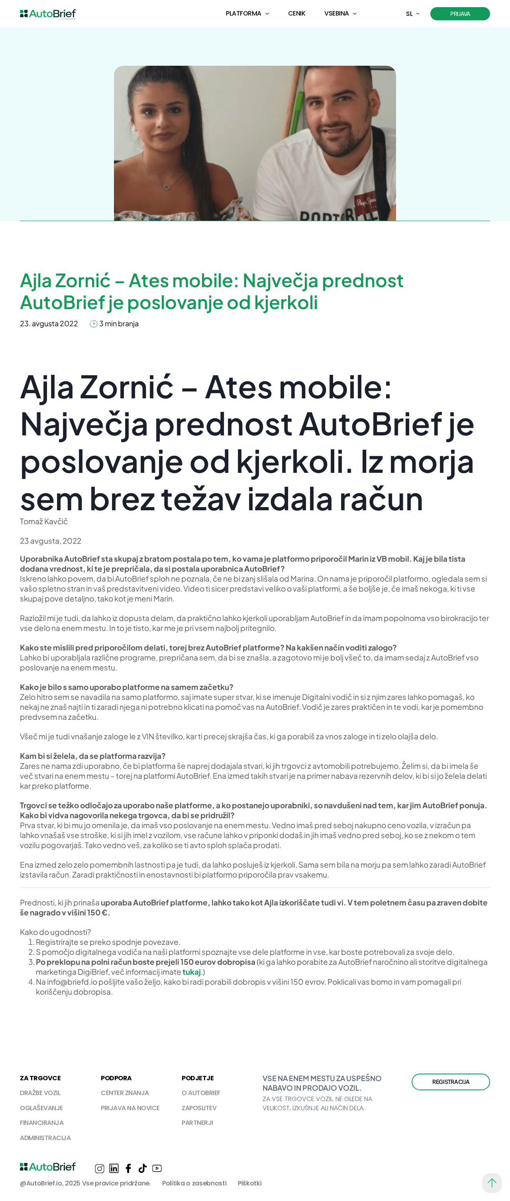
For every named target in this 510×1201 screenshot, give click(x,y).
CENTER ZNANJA (125, 1092)
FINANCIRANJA (41, 1122)
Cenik (297, 13)
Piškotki (249, 1183)
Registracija (451, 1081)
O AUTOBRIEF (201, 1092)
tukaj (191, 971)
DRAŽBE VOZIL (40, 1092)
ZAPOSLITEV (199, 1108)
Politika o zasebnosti (194, 1183)
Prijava (460, 13)
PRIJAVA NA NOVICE (130, 1108)
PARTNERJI (197, 1122)
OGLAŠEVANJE (41, 1108)
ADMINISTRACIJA (45, 1137)
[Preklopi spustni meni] (267, 14)
